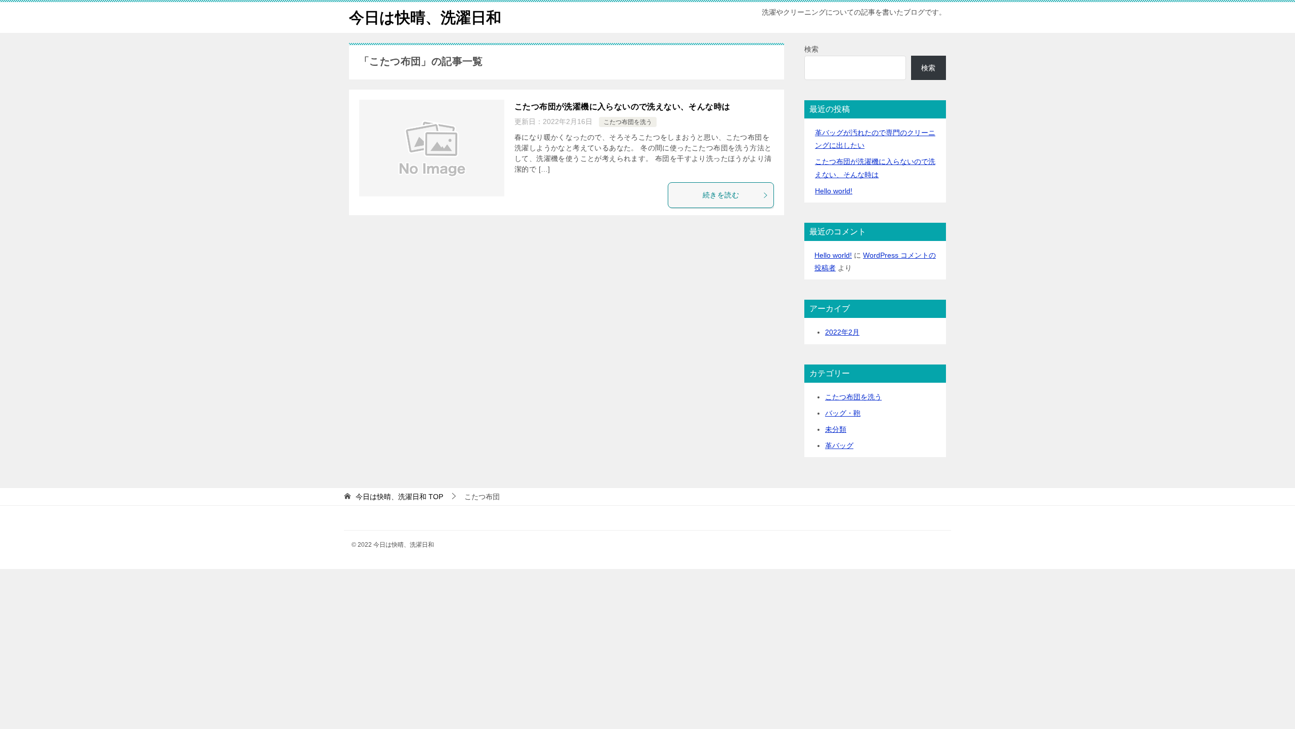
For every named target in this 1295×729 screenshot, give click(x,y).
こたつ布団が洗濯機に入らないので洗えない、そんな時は (622, 106)
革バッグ (839, 445)
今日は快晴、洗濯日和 (425, 17)
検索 (811, 49)
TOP (399, 497)
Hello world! (833, 191)
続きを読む (721, 195)
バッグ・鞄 (842, 413)
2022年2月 (842, 332)
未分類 (835, 429)
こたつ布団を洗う (627, 122)
